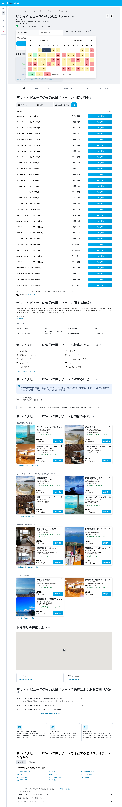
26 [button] (58, 64)
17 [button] (49, 60)
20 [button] (30, 64)
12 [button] (58, 55)
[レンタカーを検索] (3, 17)
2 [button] (44, 50)
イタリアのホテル (22, 780)
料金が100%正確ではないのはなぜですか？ (32, 801)
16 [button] (44, 60)
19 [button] (58, 60)
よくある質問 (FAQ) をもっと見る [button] (50, 713)
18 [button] (53, 60)
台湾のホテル (53, 772)
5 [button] (57, 50)
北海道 (31, 11)
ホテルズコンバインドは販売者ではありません (34, 794)
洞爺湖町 (41, 11)
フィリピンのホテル (55, 777)
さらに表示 (19, 318)
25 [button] (53, 64)
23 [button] (44, 64)
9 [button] (44, 55)
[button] (3, 3)
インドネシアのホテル (87, 772)
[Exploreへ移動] (3, 21)
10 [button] (49, 55)
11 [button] (53, 55)
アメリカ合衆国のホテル (88, 774)
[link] (29, 465)
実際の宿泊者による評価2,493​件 (39, 26)
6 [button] (30, 55)
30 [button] (44, 69)
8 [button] (39, 55)
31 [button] (91, 69)
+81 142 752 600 (21, 24)
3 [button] (48, 50)
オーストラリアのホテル (24, 772)
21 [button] (35, 64)
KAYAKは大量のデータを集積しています (31, 798)
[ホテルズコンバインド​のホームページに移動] (13, 3)
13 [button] (30, 60)
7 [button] (77, 55)
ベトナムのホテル (86, 777)
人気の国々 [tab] (21, 762)
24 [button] (49, 64)
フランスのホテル (22, 777)
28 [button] (35, 69)
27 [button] (30, 69)
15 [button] (39, 60)
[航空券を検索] (3, 9)
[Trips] (3, 26)
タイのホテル (53, 780)
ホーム (17, 11)
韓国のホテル (53, 774)
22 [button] (39, 64)
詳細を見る (58, 441)
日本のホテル (21, 774)
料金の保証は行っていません (64, 789)
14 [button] (35, 60)
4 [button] (53, 50)
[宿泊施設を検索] (3, 13)
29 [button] (39, 69)
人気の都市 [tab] (32, 762)
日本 (22, 11)
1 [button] (39, 50)
